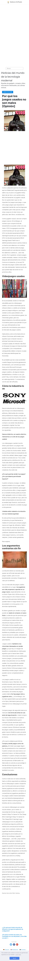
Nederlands (15, 949)
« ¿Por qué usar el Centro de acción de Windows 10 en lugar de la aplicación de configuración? (12, 929)
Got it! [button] (14, 958)
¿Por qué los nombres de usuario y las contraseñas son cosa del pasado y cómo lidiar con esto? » (14, 936)
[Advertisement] (14, 20)
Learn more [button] (18, 954)
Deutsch (7, 949)
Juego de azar (7, 92)
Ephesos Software (16, 2)
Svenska (23, 949)
